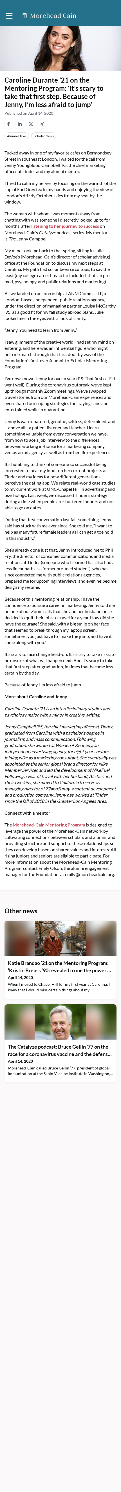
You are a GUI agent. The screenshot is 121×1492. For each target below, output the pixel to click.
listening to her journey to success (64, 226)
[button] (9, 16)
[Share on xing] (42, 124)
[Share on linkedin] (20, 124)
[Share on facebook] (8, 124)
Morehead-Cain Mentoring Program (49, 824)
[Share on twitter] (31, 124)
